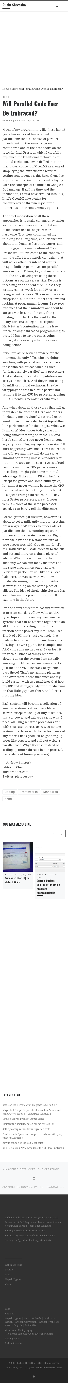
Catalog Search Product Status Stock (23, 1119)
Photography (12, 1338)
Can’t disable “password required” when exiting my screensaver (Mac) (32, 1136)
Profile (9, 1269)
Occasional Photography (18, 1330)
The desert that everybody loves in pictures (29, 1333)
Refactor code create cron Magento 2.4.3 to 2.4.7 (29, 1105)
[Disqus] (34, 959)
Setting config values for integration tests (26, 1129)
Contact (9, 1284)
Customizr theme (53, 1368)
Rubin (9, 120)
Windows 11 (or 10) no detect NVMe (17, 880)
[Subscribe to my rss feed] (34, 1377)
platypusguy (24, 776)
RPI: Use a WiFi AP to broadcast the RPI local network (33, 1148)
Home (5, 89)
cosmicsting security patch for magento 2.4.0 (28, 1124)
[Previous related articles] (53, 833)
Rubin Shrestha (13, 1265)
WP (20, 1368)
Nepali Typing (13, 1279)
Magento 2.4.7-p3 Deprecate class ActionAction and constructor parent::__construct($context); (31, 1112)
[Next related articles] (62, 833)
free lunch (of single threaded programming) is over (33, 331)
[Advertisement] (34, 47)
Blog (14, 89)
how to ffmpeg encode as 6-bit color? (23, 1143)
